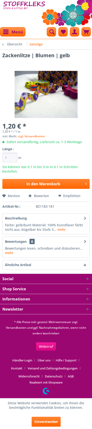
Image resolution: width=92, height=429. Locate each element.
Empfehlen (71, 196)
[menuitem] (12, 31)
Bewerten (41, 196)
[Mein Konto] (74, 31)
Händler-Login (22, 360)
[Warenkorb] (86, 31)
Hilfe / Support (66, 360)
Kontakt (16, 368)
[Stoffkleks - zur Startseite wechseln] (24, 12)
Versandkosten (16, 328)
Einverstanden (46, 421)
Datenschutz (54, 376)
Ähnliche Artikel (18, 265)
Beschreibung (16, 218)
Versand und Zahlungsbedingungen (53, 368)
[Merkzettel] (63, 31)
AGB (71, 376)
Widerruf (46, 346)
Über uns (44, 360)
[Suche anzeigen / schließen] (51, 31)
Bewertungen (16, 241)
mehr (61, 229)
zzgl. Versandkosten (31, 136)
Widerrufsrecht (29, 376)
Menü (17, 32)
